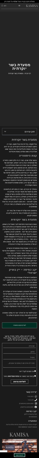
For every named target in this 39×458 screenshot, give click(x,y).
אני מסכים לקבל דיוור (26, 371)
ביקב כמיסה (32, 248)
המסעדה (18, 251)
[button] (19, 5)
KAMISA (32, 5)
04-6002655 (33, 417)
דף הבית (28, 73)
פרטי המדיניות (13, 376)
